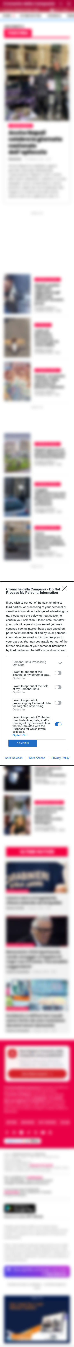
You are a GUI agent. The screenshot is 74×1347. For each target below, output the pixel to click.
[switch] (58, 673)
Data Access (37, 757)
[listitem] (37, 663)
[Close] (66, 590)
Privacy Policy (60, 757)
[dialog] (37, 674)
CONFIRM (23, 743)
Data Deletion (14, 757)
